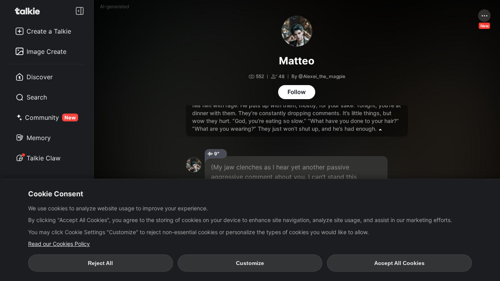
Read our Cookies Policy (59, 243)
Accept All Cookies (399, 263)
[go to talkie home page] (29, 11)
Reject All (100, 263)
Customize (250, 263)
